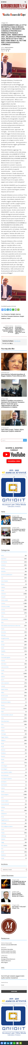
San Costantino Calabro (6, 772)
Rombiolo (3, 753)
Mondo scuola (4, 695)
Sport (2, 810)
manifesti (4, 316)
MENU (4, 2)
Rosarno (3, 756)
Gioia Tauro (3, 664)
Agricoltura (3, 558)
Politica (3, 730)
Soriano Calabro (5, 801)
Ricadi (2, 743)
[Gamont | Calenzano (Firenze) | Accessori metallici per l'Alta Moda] (14, 488)
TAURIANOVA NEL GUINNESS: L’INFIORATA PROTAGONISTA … (19, 519)
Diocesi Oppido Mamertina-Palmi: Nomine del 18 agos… (18, 894)
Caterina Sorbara (9, 47)
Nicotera (3, 708)
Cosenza (3, 603)
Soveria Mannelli (5, 804)
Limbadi (3, 686)
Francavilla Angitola (5, 657)
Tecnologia (3, 823)
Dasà (2, 622)
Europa (3, 644)
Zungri (2, 858)
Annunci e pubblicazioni (6, 574)
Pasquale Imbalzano (13, 316)
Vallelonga (3, 836)
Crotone (3, 613)
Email (2, 985)
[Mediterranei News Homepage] (9, 926)
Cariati (2, 590)
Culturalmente (4, 619)
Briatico (3, 584)
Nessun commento (5, 49)
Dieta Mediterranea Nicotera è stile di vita (10, 625)
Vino (2, 848)
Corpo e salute (4, 600)
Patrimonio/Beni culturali (7, 715)
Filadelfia (3, 651)
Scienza (3, 788)
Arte (2, 578)
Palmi (2, 711)
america (3, 568)
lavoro (2, 679)
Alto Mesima (4, 562)
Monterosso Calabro (6, 702)
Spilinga (3, 807)
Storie (2, 817)
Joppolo (3, 676)
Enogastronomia (5, 638)
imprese (18, 314)
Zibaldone (3, 855)
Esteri (2, 641)
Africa (2, 555)
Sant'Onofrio (4, 785)
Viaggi (2, 842)
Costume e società (5, 606)
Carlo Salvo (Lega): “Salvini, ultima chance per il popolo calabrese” (12, 430)
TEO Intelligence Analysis (7, 826)
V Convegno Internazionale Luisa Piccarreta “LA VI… (18, 542)
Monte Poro (4, 699)
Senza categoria (4, 794)
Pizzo (2, 724)
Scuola (2, 791)
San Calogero (4, 766)
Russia (2, 759)
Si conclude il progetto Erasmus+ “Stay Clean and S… (18, 531)
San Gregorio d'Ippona (6, 778)
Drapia (2, 628)
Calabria (3, 587)
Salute (2, 762)
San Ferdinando (4, 775)
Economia (3, 632)
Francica (3, 660)
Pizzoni (2, 727)
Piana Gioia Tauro (5, 721)
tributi (8, 318)
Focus (2, 654)
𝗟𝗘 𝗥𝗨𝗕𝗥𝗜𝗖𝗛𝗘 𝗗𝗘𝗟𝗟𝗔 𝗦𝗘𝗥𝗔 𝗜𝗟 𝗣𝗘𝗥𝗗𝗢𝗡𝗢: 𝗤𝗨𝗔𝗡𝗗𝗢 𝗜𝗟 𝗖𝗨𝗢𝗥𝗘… (19, 883)
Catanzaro (3, 593)
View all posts (17, 341)
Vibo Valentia (4, 845)
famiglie (12, 314)
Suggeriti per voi (5, 820)
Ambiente (3, 565)
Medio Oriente (4, 689)
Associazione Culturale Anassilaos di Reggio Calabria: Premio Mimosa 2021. (13, 375)
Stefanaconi (4, 813)
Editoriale (3, 635)
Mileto (2, 692)
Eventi (2, 648)
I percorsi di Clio (4, 667)
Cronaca (3, 609)
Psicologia (3, 734)
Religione (3, 740)
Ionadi (2, 670)
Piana (2, 718)
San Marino (3, 781)
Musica (2, 705)
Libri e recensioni (5, 683)
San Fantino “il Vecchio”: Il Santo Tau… (19, 907)
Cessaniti (3, 597)
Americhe (3, 571)
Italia (2, 673)
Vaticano (3, 839)
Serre (2, 797)
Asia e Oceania (4, 581)
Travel (2, 829)
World (2, 852)
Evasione (7, 314)
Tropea (2, 832)
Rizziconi (3, 750)
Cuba (2, 616)
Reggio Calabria (4, 737)
